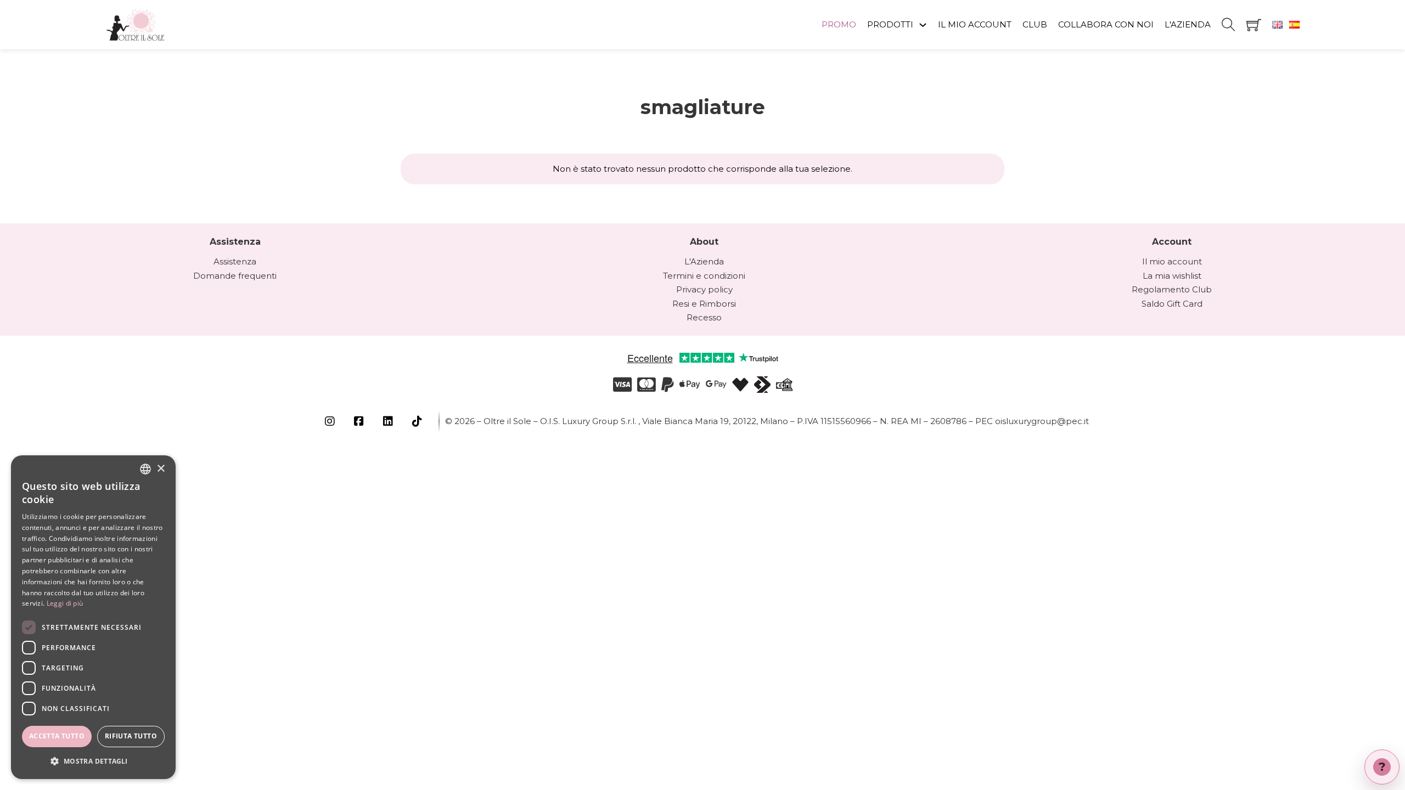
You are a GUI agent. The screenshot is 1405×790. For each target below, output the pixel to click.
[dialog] (93, 617)
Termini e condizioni (704, 275)
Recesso (704, 317)
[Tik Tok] (418, 421)
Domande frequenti (235, 275)
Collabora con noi (1106, 24)
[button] (93, 761)
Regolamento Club (1172, 289)
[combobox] (145, 469)
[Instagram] (331, 421)
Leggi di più (65, 603)
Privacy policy (704, 289)
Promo (839, 24)
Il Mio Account (974, 24)
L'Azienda (1188, 24)
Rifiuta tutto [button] (131, 736)
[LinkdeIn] (389, 421)
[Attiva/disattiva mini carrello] (1253, 25)
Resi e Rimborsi (704, 303)
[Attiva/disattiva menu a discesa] (923, 25)
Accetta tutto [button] (57, 736)
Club (1034, 24)
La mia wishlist (1172, 275)
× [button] (160, 469)
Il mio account (1172, 261)
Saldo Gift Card (1172, 303)
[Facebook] (360, 421)
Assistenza (234, 261)
